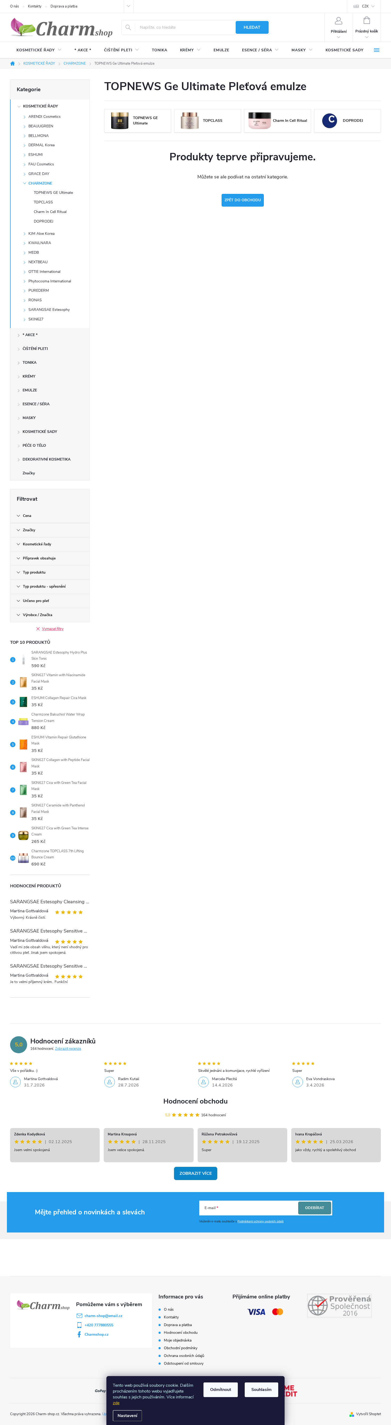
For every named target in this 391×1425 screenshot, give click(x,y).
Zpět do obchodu (242, 200)
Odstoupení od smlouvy (183, 1363)
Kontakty (34, 6)
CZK (365, 6)
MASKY (29, 417)
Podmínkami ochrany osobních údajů (261, 1221)
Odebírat (314, 1207)
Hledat (252, 27)
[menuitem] (39, 50)
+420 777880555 (99, 1325)
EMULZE (30, 390)
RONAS (35, 300)
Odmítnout (220, 1390)
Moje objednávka (178, 1340)
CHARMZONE (40, 183)
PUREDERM (38, 290)
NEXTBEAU (38, 262)
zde (116, 1403)
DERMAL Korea (41, 145)
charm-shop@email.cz (103, 1315)
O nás (14, 6)
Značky (29, 473)
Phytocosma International (49, 281)
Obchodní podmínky (180, 1348)
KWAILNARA (39, 242)
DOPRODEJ (43, 221)
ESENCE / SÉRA (36, 404)
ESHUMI (35, 154)
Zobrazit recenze (68, 1048)
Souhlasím (261, 1390)
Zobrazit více (196, 1173)
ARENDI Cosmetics (44, 116)
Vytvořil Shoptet (368, 1414)
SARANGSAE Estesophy (49, 309)
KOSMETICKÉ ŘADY (40, 106)
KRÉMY (29, 376)
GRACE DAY (38, 173)
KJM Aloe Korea (41, 233)
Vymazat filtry (53, 628)
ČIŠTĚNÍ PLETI (35, 348)
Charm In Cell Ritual (50, 211)
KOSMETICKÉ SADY (40, 431)
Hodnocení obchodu (195, 1101)
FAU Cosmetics (41, 164)
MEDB (33, 252)
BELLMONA (38, 135)
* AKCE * (30, 334)
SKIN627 (35, 319)
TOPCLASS (43, 202)
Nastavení (127, 1416)
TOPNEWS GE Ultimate (53, 192)
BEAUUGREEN (40, 126)
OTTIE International (44, 271)
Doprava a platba (64, 6)
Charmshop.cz (97, 1334)
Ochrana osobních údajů (184, 1355)
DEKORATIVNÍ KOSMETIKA (46, 459)
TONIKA (29, 362)
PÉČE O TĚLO (34, 445)
